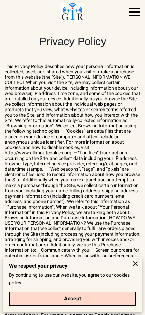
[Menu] (134, 12)
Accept (72, 298)
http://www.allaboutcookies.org (38, 152)
